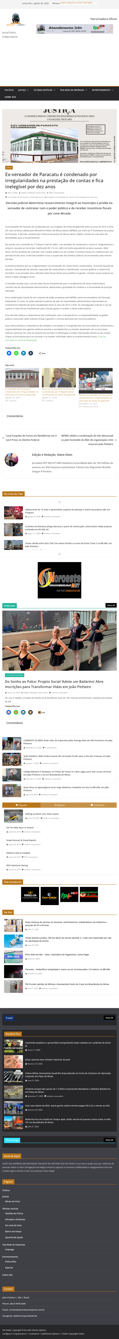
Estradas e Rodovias (15, 1219)
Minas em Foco (12, 1201)
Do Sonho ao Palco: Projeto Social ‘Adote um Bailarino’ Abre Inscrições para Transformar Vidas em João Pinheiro (54, 684)
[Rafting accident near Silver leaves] (13, 816)
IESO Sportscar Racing (17, 865)
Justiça (22, 90)
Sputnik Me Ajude (14, 1237)
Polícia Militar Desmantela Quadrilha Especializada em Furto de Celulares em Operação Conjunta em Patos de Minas (68, 1075)
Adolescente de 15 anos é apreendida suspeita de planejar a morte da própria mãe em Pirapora (67, 511)
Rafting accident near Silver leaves (42, 814)
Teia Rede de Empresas (72, 90)
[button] (27, 90)
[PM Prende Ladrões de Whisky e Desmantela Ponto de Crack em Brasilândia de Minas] (13, 986)
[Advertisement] (59, 64)
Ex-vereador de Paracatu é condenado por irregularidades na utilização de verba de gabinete (22, 391)
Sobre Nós (10, 97)
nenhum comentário (52, 516)
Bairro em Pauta (13, 1231)
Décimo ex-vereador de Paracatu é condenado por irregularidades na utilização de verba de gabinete (95, 398)
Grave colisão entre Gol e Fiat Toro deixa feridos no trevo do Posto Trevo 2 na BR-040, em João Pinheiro (68, 545)
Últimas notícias (43, 90)
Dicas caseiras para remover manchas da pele (47, 1059)
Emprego (9, 1249)
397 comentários (31, 857)
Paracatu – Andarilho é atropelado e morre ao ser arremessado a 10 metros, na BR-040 (67, 969)
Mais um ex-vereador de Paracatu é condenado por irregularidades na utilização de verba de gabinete (59, 391)
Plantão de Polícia (14, 1213)
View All (111, 605)
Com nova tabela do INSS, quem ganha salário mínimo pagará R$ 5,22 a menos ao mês (67, 1105)
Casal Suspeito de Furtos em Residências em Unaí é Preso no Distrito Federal (31, 437)
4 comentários (51, 747)
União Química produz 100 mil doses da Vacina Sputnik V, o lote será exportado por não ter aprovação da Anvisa (68, 939)
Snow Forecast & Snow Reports (21, 840)
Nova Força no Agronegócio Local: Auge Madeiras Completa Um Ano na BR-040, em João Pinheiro (66, 789)
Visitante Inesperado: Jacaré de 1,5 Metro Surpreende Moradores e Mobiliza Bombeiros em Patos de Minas (67, 1090)
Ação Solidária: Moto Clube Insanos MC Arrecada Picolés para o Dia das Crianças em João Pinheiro (67, 758)
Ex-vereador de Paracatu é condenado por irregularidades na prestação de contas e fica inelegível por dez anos (53, 197)
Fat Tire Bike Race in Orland (20, 827)
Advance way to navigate (18, 852)
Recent (61, 805)
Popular (22, 805)
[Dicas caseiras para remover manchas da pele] (13, 1061)
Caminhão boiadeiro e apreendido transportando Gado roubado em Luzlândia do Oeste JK (68, 1044)
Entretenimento (101, 90)
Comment (99, 805)
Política (9, 90)
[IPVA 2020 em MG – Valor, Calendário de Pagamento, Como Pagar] (13, 956)
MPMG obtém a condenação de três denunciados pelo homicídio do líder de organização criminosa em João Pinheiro (87, 440)
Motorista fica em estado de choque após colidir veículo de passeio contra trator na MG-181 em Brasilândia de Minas (68, 1121)
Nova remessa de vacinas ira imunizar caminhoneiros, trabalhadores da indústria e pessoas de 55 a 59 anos (66, 924)
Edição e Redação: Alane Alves (33, 192)
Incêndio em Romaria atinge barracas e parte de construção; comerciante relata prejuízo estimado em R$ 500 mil (68, 528)
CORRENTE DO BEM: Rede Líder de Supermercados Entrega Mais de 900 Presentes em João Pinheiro (68, 742)
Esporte (9, 1267)
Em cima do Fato (13, 1225)
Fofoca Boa (10, 1261)
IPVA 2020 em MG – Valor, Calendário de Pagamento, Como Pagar (57, 954)
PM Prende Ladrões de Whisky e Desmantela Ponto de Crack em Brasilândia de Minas (67, 984)
